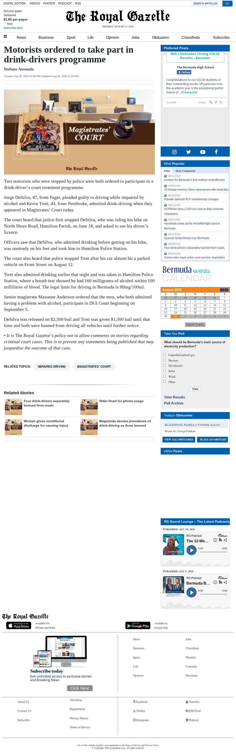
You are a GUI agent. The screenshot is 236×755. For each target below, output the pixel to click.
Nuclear (173, 360)
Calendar (191, 666)
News (21, 37)
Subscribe (221, 37)
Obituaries (160, 37)
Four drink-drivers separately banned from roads (194, 247)
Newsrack (192, 675)
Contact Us (24, 711)
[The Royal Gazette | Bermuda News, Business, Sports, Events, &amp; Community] (118, 16)
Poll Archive (173, 403)
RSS (78, 3)
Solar (171, 371)
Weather (191, 657)
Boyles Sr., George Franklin (180, 431)
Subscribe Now (13, 28)
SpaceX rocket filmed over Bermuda (186, 238)
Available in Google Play (161, 625)
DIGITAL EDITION (14, 3)
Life (91, 37)
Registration (77, 709)
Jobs (135, 37)
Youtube (194, 702)
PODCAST (65, 3)
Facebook (141, 702)
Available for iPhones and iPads (45, 625)
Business (46, 37)
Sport (71, 37)
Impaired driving (52, 366)
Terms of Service (80, 727)
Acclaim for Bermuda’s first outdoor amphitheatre (194, 180)
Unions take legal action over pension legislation (194, 257)
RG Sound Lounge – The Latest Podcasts (197, 521)
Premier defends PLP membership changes (191, 199)
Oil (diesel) (175, 366)
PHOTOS (49, 3)
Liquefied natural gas (181, 355)
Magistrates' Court (94, 366)
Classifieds (191, 37)
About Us (23, 702)
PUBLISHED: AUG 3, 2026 (178, 571)
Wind (171, 376)
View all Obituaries (178, 439)
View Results (174, 397)
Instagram (142, 720)
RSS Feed (194, 711)
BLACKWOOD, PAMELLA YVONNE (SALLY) (193, 425)
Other (171, 382)
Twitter (140, 711)
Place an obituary (213, 439)
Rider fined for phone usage (121, 401)
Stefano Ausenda (19, 69)
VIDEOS (35, 3)
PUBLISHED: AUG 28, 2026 (179, 529)
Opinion (112, 37)
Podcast (193, 720)
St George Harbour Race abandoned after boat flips (196, 189)
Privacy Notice (79, 718)
